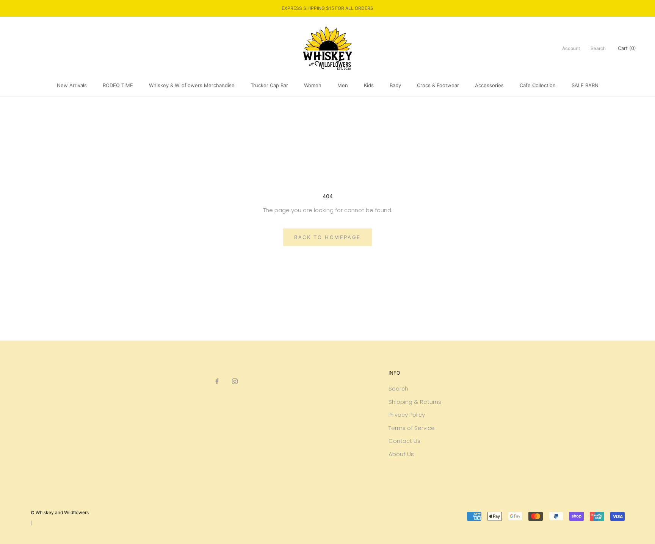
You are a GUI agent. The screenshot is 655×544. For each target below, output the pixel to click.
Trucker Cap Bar (269, 85)
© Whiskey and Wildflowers (59, 512)
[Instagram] (235, 381)
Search (598, 48)
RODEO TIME (118, 85)
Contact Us (404, 441)
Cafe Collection (538, 85)
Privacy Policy (407, 415)
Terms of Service (412, 428)
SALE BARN (585, 85)
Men (342, 85)
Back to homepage (327, 237)
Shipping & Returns (415, 402)
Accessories (489, 85)
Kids (369, 85)
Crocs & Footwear (438, 85)
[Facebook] (217, 381)
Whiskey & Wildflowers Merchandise (192, 85)
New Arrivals (72, 85)
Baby (395, 85)
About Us (401, 454)
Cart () (627, 48)
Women (312, 85)
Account (571, 48)
